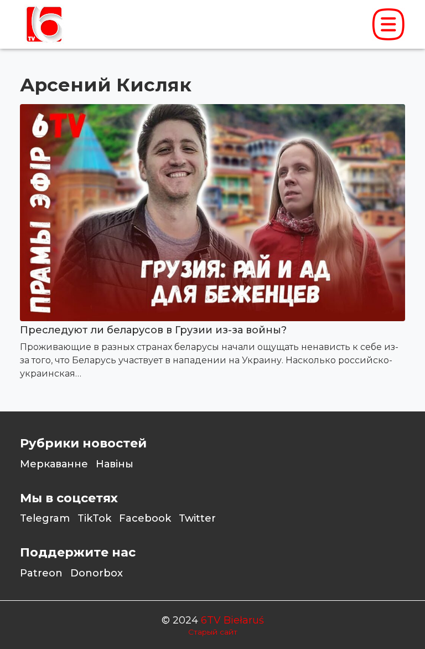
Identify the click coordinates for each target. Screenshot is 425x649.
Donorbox (96, 573)
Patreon (41, 573)
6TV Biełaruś (232, 620)
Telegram (45, 518)
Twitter (197, 518)
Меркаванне (54, 464)
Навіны (114, 464)
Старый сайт (212, 631)
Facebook (145, 518)
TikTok (94, 518)
